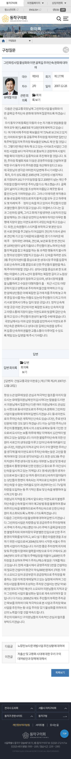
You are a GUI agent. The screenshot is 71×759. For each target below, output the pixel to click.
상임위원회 (57, 3)
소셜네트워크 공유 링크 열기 (66, 50)
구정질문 (12, 41)
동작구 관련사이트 (13, 716)
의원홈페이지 (33, 3)
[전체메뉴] (66, 18)
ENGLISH (33, 9)
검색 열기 (59, 19)
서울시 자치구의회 (47, 708)
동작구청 (42, 716)
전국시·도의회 (11, 708)
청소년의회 (10, 9)
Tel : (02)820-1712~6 (55, 743)
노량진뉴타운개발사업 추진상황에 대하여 (41, 646)
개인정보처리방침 (21, 725)
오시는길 (54, 725)
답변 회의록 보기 (25, 367)
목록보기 (60, 672)
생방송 (58, 9)
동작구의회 (11, 3)
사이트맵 (40, 725)
